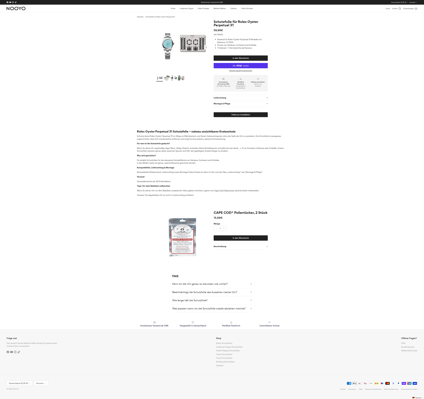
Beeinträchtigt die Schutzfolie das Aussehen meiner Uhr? (204, 292)
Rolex (173, 8)
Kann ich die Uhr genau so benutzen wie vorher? (200, 284)
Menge (217, 224)
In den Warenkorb (241, 58)
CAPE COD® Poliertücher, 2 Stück (240, 212)
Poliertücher (224, 190)
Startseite (140, 17)
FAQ (403, 343)
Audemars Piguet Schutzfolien (229, 347)
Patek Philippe (203, 8)
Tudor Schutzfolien (224, 354)
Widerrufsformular (409, 350)
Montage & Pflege (222, 103)
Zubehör (233, 8)
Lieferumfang (220, 97)
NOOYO (16, 389)
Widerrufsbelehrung (391, 389)
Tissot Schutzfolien (224, 358)
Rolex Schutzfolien (224, 343)
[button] (418, 398)
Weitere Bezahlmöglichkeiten (240, 71)
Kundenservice (407, 347)
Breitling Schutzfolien (225, 361)
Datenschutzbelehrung (373, 389)
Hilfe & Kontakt (247, 8)
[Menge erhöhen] (224, 228)
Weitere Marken (219, 8)
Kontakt (343, 389)
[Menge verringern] (216, 228)
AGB (360, 389)
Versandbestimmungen (409, 389)
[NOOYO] (16, 8)
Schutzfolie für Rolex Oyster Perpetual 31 (160, 17)
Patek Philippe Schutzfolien (228, 350)
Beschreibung (220, 246)
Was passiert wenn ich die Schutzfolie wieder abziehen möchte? (209, 308)
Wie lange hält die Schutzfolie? (189, 300)
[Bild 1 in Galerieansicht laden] (182, 46)
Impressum (352, 389)
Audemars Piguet (186, 8)
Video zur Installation (240, 114)
